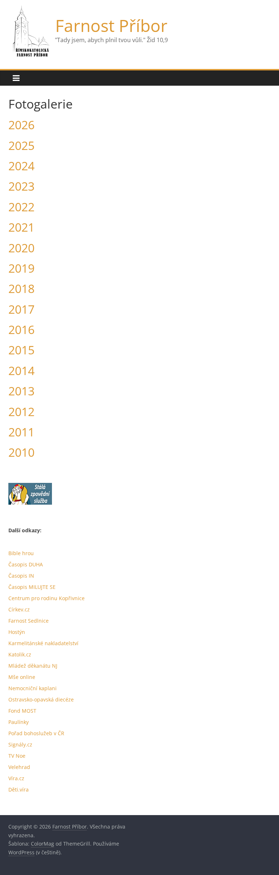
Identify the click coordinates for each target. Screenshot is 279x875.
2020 (21, 248)
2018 (21, 288)
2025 (21, 145)
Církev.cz (19, 609)
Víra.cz (16, 778)
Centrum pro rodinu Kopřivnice (46, 598)
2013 (21, 391)
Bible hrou (21, 553)
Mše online (21, 676)
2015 (21, 350)
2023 (21, 186)
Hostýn (16, 631)
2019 (21, 268)
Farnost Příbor (111, 25)
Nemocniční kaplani (32, 688)
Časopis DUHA (25, 564)
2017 (21, 309)
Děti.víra (18, 789)
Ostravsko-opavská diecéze (41, 699)
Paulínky (18, 722)
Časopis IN (21, 575)
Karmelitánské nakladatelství (43, 643)
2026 (21, 125)
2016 (21, 329)
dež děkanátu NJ (37, 665)
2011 (21, 432)
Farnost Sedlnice (28, 620)
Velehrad (19, 767)
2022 (21, 207)
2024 (21, 166)
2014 (21, 370)
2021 (21, 227)
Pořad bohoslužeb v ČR (36, 733)
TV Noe (16, 755)
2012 (21, 411)
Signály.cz (20, 744)
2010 (21, 452)
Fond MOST (22, 710)
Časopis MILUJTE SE (32, 586)
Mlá (12, 665)
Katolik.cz (19, 654)
